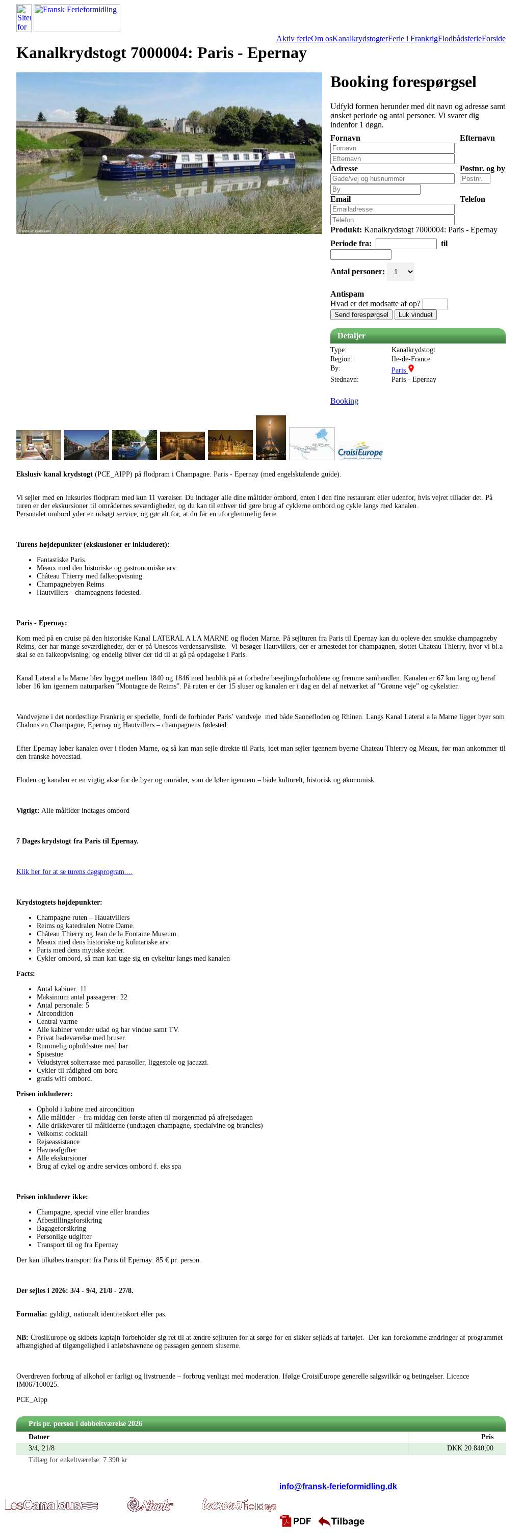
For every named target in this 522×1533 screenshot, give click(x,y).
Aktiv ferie (293, 38)
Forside (494, 38)
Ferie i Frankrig (413, 38)
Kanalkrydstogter (360, 38)
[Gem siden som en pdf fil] (297, 1520)
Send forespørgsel (361, 315)
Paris (400, 370)
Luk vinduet (416, 315)
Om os (321, 38)
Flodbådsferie (460, 38)
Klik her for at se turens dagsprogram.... (74, 872)
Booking (344, 401)
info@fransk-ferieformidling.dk (338, 1486)
